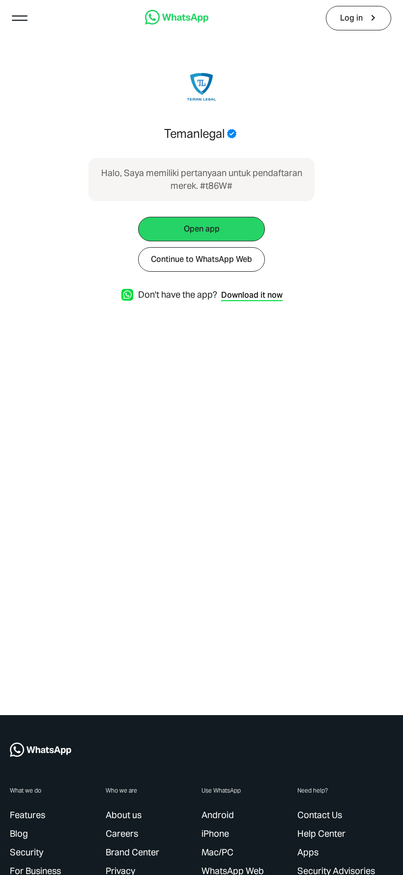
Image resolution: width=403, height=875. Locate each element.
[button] (20, 18)
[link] (176, 22)
